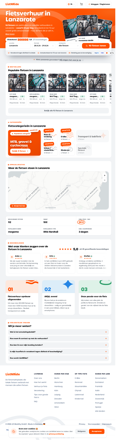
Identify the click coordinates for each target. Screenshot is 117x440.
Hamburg (58, 386)
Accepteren (97, 431)
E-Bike (77, 378)
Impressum (107, 424)
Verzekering (39, 390)
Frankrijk (99, 386)
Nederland (99, 395)
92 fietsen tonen (97, 45)
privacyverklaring (56, 434)
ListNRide (12, 374)
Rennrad (78, 382)
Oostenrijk (99, 399)
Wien (56, 407)
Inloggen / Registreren (100, 4)
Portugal (99, 403)
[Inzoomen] (104, 175)
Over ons (38, 378)
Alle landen (100, 411)
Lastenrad (79, 395)
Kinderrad (79, 399)
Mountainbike (81, 386)
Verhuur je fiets (40, 386)
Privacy (82, 424)
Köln (56, 390)
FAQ (35, 401)
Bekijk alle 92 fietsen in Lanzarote (58, 111)
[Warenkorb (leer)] (81, 4)
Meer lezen (9, 34)
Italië (97, 390)
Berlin (56, 378)
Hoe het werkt (40, 382)
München (58, 382)
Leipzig (57, 395)
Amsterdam (59, 403)
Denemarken (100, 378)
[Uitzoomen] (104, 180)
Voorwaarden (94, 424)
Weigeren (82, 431)
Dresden (58, 399)
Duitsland (99, 382)
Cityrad (78, 390)
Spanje (98, 407)
